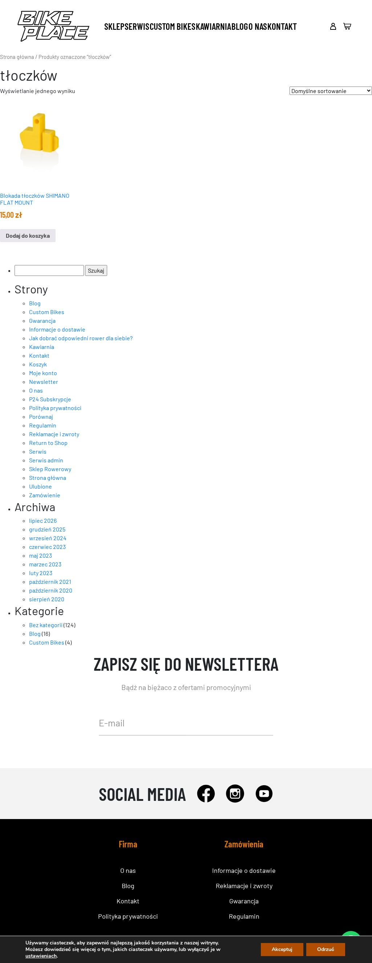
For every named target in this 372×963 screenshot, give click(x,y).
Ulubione (40, 486)
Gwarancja (42, 320)
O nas (257, 26)
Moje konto (43, 372)
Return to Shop (48, 442)
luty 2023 (40, 572)
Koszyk (38, 364)
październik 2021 (50, 581)
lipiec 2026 (43, 520)
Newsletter (43, 381)
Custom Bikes (172, 26)
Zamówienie (44, 494)
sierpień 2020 (46, 598)
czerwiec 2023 (47, 546)
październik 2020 (50, 590)
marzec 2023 (45, 564)
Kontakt (282, 26)
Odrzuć (325, 949)
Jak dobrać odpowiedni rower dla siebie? (81, 337)
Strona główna (17, 56)
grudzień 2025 (47, 529)
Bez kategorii (45, 624)
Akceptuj (282, 949)
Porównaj (41, 416)
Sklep (114, 26)
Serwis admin (46, 460)
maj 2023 (40, 555)
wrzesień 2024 (47, 537)
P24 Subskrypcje (50, 399)
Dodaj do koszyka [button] (28, 235)
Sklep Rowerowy (50, 468)
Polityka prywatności (55, 407)
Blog (239, 26)
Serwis (137, 26)
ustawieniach (41, 956)
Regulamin (42, 425)
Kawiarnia (213, 26)
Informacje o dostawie (57, 329)
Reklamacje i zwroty (54, 433)
